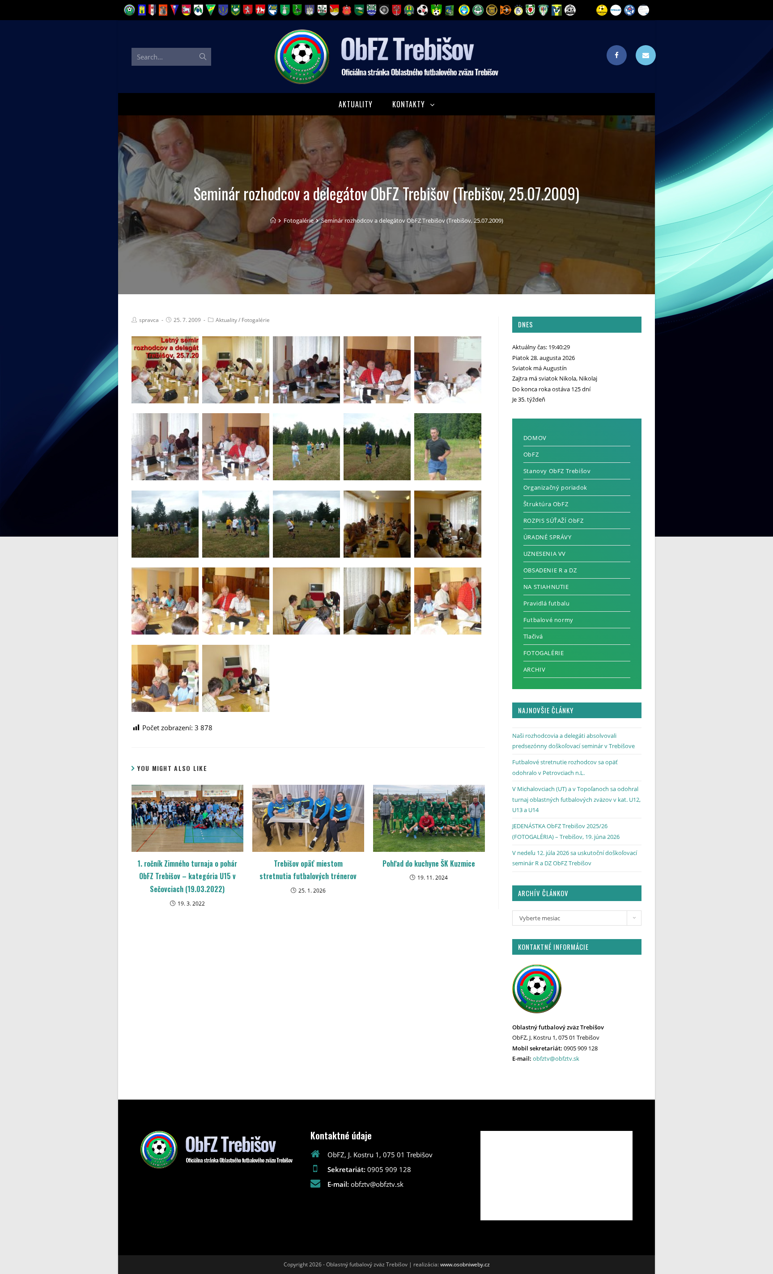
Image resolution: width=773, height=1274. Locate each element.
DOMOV (535, 438)
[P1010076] (165, 678)
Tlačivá (533, 636)
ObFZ (531, 454)
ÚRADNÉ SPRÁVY (547, 537)
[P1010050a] (165, 369)
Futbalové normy (548, 620)
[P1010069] (165, 601)
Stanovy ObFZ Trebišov (557, 471)
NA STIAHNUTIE (546, 587)
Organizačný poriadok (555, 487)
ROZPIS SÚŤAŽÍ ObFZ (553, 520)
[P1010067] (377, 524)
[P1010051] (306, 369)
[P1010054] (165, 446)
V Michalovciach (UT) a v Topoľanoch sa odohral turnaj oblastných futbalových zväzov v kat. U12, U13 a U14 (576, 799)
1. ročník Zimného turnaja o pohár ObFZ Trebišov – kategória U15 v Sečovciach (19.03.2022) (187, 876)
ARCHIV (534, 669)
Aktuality (226, 320)
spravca (149, 320)
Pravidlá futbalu (546, 603)
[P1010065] (306, 524)
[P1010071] (306, 601)
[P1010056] (306, 446)
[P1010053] (447, 369)
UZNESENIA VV (544, 554)
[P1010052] (377, 369)
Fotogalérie (256, 320)
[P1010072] (377, 601)
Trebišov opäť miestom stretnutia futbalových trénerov (308, 870)
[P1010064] (235, 524)
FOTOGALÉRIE (543, 653)
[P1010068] (447, 524)
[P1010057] (377, 446)
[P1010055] (235, 446)
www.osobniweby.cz (465, 1264)
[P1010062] (165, 524)
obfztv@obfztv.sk (556, 1058)
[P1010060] (447, 446)
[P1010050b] (235, 369)
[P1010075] (447, 601)
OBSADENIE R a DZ (550, 570)
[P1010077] (235, 678)
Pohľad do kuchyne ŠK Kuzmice (428, 863)
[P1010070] (235, 601)
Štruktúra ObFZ (545, 504)
